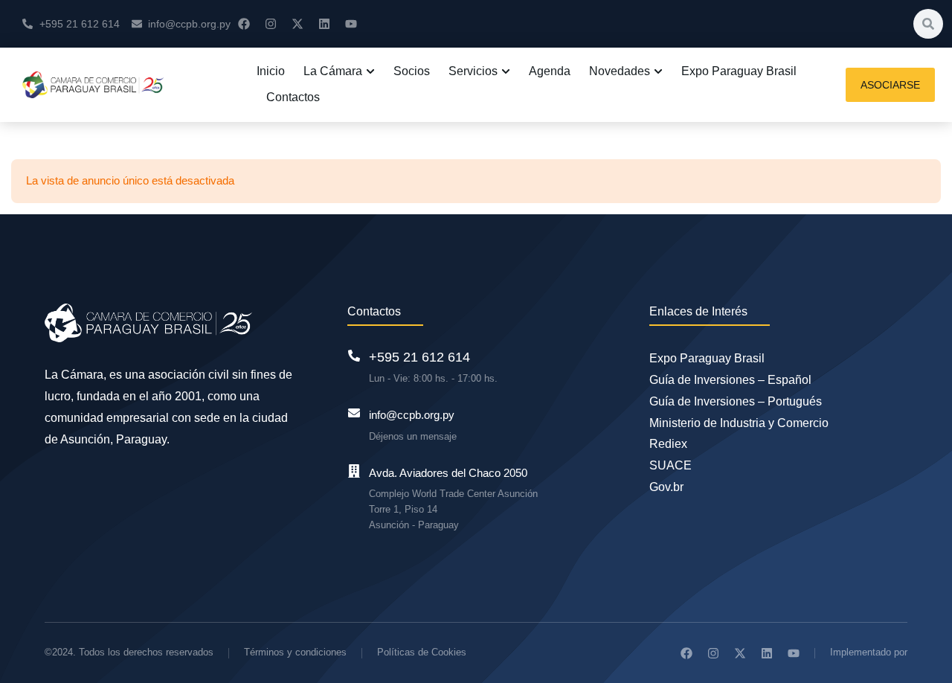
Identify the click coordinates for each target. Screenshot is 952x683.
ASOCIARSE (890, 85)
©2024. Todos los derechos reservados (129, 652)
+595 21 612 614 (419, 357)
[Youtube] (351, 24)
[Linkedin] (324, 24)
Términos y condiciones (295, 652)
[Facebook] (244, 24)
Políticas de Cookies (421, 652)
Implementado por (868, 652)
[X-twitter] (297, 24)
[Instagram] (271, 24)
